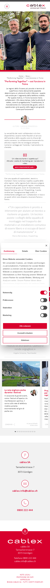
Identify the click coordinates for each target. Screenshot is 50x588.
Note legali (25, 575)
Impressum (25, 579)
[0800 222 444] (25, 503)
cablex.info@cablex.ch (25, 561)
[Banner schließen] (46, 245)
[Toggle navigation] (6, 6)
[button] (15, 431)
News (27, 76)
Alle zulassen (25, 326)
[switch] (43, 300)
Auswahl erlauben (25, 333)
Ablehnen (25, 340)
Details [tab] (25, 251)
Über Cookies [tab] (41, 251)
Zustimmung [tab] (9, 251)
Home (21, 76)
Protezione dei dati (25, 577)
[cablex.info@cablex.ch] (25, 483)
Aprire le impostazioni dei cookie (24, 167)
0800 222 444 (29, 558)
